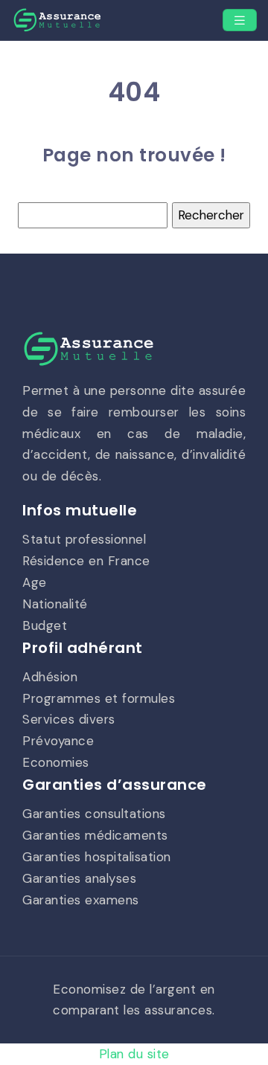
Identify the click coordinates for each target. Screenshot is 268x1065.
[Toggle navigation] (240, 20)
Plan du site (134, 1054)
